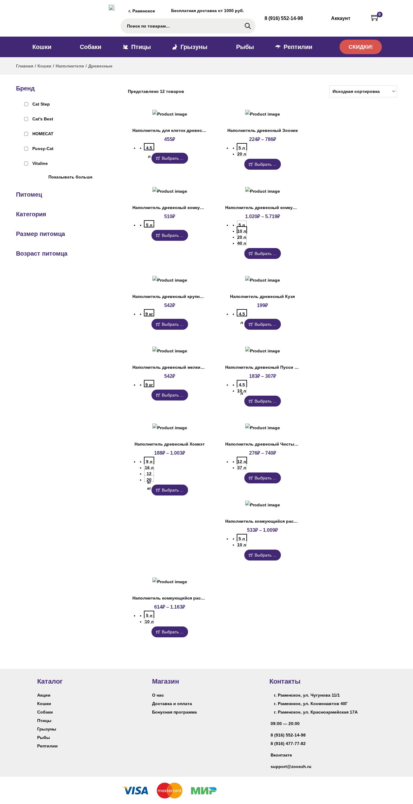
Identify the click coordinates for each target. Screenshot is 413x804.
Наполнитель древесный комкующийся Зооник (183, 207)
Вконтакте (281, 755)
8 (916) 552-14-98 (288, 735)
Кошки (44, 66)
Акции (43, 695)
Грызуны (46, 729)
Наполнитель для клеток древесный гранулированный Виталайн (202, 130)
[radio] (149, 147)
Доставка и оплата (172, 703)
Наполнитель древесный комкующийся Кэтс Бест (278, 207)
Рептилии (47, 746)
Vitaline (40, 163)
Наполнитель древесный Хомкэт (170, 444)
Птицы (44, 720)
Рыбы (43, 737)
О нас (158, 695)
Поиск (247, 26)
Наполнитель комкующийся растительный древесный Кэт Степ (293, 521)
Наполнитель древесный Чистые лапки (267, 444)
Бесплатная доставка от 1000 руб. (207, 10)
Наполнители (70, 66)
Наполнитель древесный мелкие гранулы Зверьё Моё (190, 367)
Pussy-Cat (43, 148)
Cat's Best (42, 118)
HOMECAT (43, 133)
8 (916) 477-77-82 (288, 743)
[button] (361, 47)
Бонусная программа (174, 712)
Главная (24, 66)
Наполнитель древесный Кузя (262, 296)
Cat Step (41, 104)
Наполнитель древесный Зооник (262, 130)
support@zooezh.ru (291, 766)
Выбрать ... (173, 158)
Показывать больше (70, 177)
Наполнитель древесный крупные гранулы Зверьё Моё (192, 296)
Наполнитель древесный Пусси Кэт (263, 367)
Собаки (45, 712)
